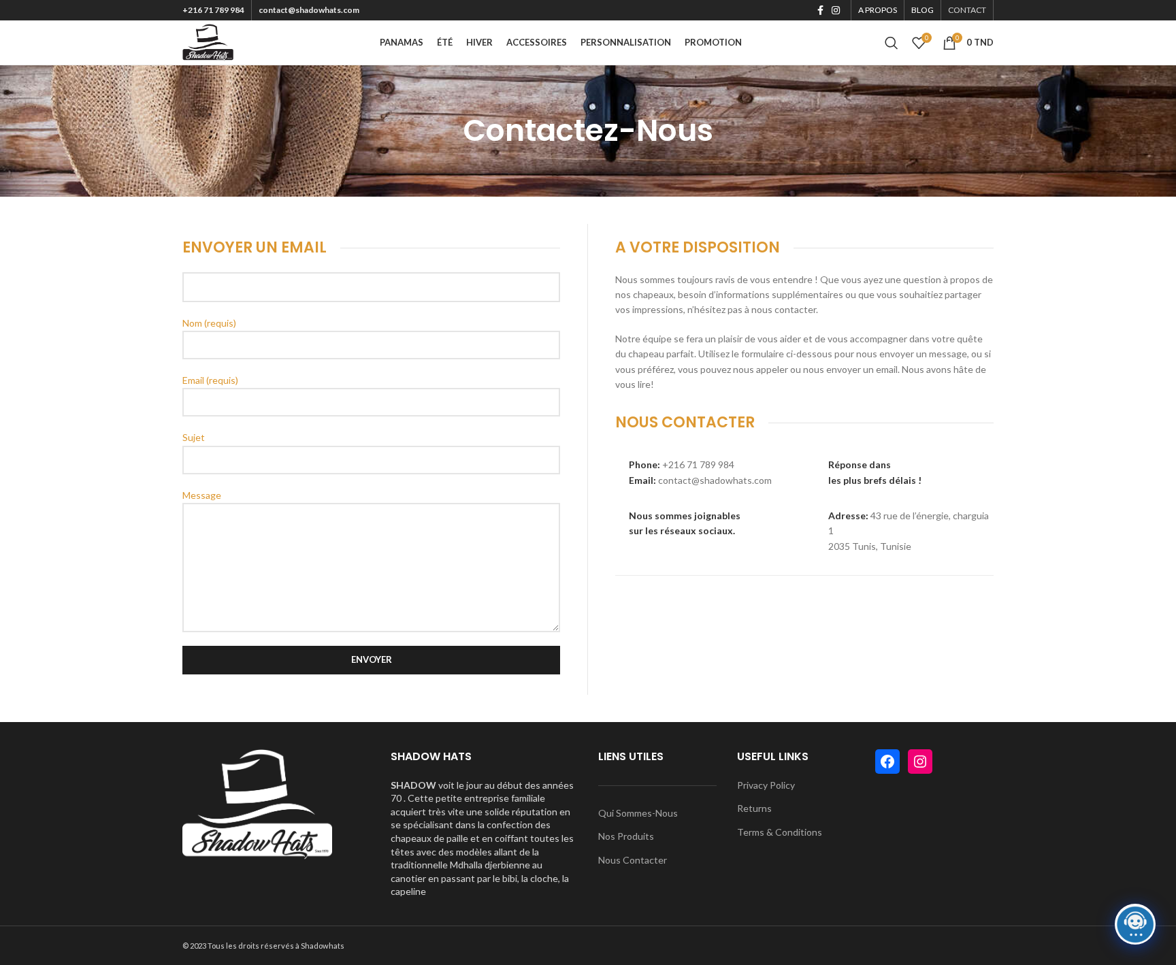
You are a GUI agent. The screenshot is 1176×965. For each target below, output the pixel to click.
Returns (754, 808)
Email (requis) (210, 380)
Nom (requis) (209, 323)
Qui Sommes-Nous (638, 813)
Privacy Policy (766, 785)
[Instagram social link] (836, 10)
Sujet (193, 437)
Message (201, 495)
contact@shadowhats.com (309, 10)
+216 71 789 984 (213, 10)
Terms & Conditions (779, 832)
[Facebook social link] (820, 10)
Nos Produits (626, 836)
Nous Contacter (632, 860)
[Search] (891, 42)
